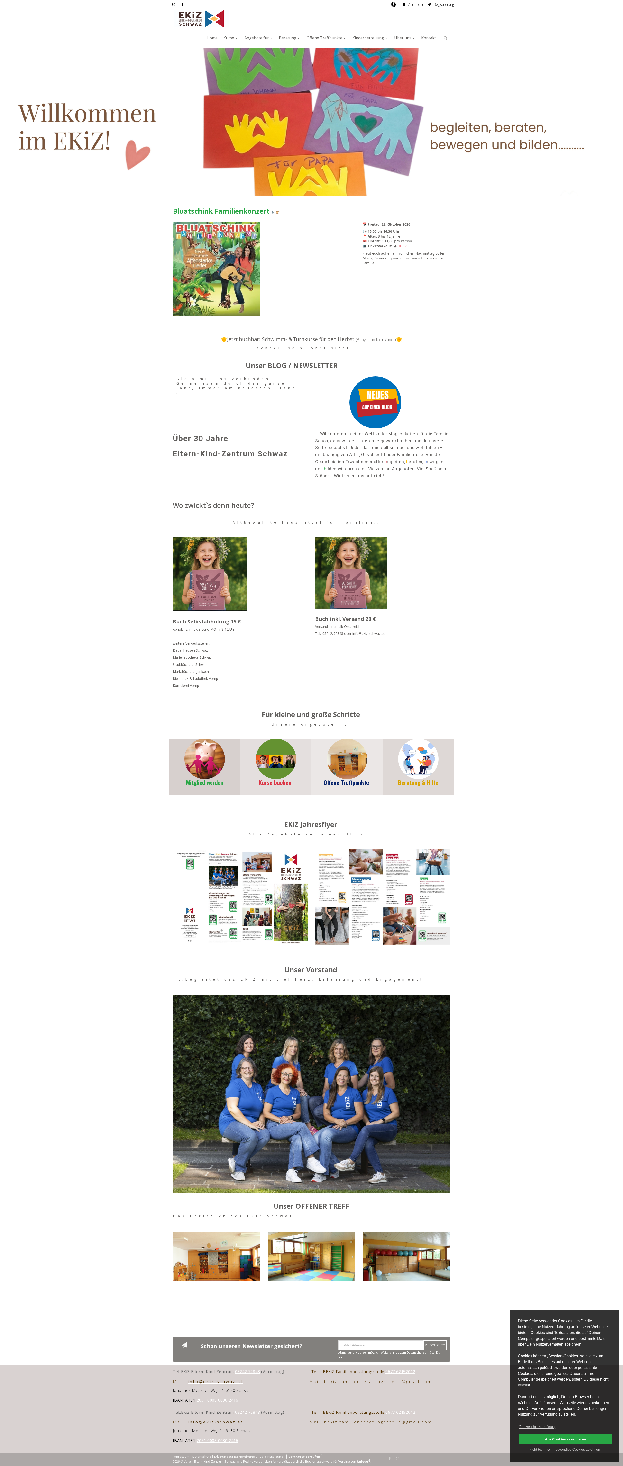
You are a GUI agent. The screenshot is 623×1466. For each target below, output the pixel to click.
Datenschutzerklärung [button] (538, 1427)
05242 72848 (247, 1371)
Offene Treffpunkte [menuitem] (324, 38)
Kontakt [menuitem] (428, 38)
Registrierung (443, 4)
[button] (445, 38)
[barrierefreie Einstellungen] (393, 4)
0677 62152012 (400, 1371)
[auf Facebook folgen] (183, 4)
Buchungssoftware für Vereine (327, 1461)
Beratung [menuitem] (287, 38)
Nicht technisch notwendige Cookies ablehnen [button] (564, 1449)
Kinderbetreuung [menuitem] (368, 38)
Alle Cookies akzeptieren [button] (565, 1439)
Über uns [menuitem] (402, 38)
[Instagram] (397, 1458)
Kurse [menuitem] (228, 38)
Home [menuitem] (212, 38)
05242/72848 (332, 633)
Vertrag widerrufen (304, 1457)
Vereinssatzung (271, 1457)
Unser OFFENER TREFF (311, 1206)
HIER (403, 246)
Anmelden (415, 4)
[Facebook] (390, 1458)
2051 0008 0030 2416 (217, 1400)
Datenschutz (201, 1457)
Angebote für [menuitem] (256, 38)
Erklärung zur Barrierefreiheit (235, 1457)
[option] (311, 122)
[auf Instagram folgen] (174, 4)
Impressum (181, 1457)
